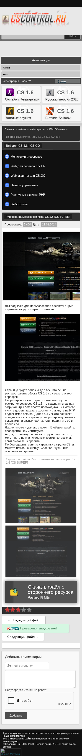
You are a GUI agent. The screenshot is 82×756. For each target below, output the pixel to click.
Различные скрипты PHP (28, 194)
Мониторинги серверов (26, 156)
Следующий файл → (23, 637)
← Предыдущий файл (23, 620)
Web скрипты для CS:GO (28, 175)
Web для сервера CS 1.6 (28, 166)
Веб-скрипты (19, 204)
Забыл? (26, 81)
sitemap (7, 746)
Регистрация (11, 81)
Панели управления (24, 185)
